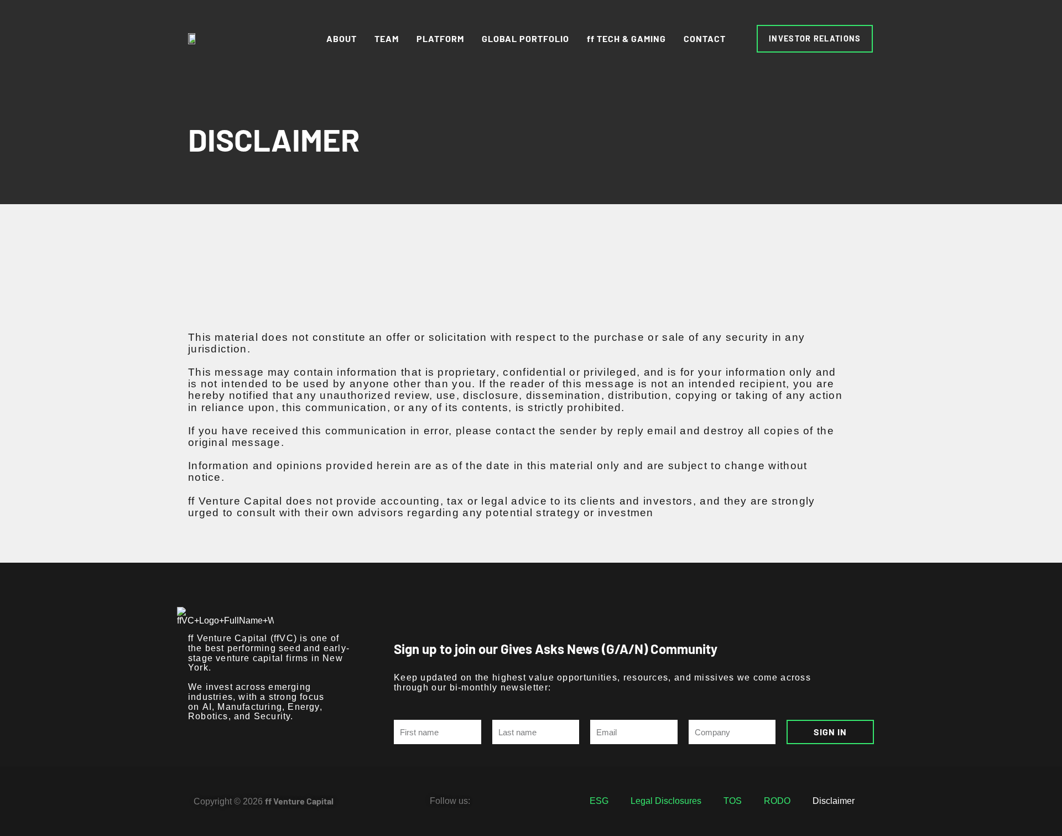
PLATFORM (440, 38)
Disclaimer (834, 801)
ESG (599, 801)
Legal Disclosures (666, 801)
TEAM (386, 38)
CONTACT (705, 38)
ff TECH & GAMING (626, 38)
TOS (732, 801)
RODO (777, 801)
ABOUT (341, 38)
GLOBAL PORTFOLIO (525, 38)
